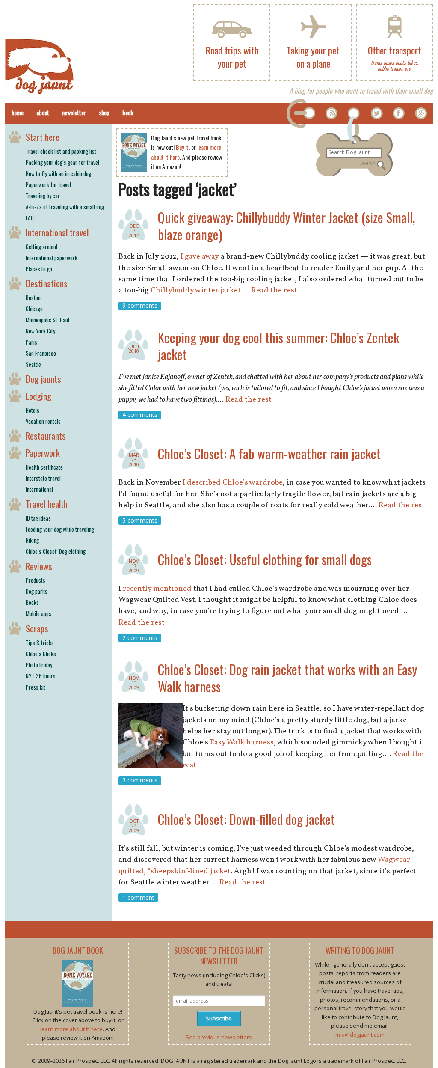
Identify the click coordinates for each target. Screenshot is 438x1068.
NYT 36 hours (41, 676)
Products (35, 580)
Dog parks (36, 591)
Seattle (33, 364)
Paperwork (43, 452)
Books (32, 602)
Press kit (35, 687)
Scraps (37, 628)
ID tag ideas (38, 518)
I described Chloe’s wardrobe (233, 482)
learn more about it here (71, 1029)
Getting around (41, 246)
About (42, 112)
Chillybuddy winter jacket (196, 290)
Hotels (32, 410)
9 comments (139, 306)
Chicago (34, 308)
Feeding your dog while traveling (60, 529)
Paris (31, 342)
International (39, 489)
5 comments (139, 520)
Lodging (38, 395)
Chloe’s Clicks (41, 653)
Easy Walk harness (242, 742)
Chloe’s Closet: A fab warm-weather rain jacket (269, 453)
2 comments (139, 638)
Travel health (47, 503)
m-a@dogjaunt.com (360, 1034)
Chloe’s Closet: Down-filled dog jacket (246, 819)
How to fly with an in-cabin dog (58, 173)
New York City (40, 331)
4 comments (139, 415)
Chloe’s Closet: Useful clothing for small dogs (265, 559)
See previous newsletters (219, 1037)
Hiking (32, 540)
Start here (42, 136)
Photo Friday (39, 664)
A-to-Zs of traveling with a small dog (65, 206)
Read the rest (274, 290)
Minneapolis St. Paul (47, 319)
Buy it (182, 147)
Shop (104, 112)
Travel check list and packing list (61, 151)
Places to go (39, 269)
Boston (33, 297)
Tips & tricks (40, 642)
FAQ (30, 218)
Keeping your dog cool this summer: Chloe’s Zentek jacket (278, 346)
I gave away (200, 256)
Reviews (39, 566)
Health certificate (44, 467)
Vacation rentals (43, 421)
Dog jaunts (43, 378)
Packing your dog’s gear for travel (62, 162)
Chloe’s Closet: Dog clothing (56, 551)
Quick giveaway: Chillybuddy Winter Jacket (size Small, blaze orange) (286, 226)
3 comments (139, 780)
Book (127, 112)
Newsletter (74, 112)
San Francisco (41, 353)
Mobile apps (38, 613)
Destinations (47, 283)
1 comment (138, 897)
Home (18, 112)
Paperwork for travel (48, 184)
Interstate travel (43, 478)
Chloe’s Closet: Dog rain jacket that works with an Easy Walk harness (287, 678)
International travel (57, 232)
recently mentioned (157, 588)
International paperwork (51, 257)
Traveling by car (43, 195)
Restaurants (46, 435)
